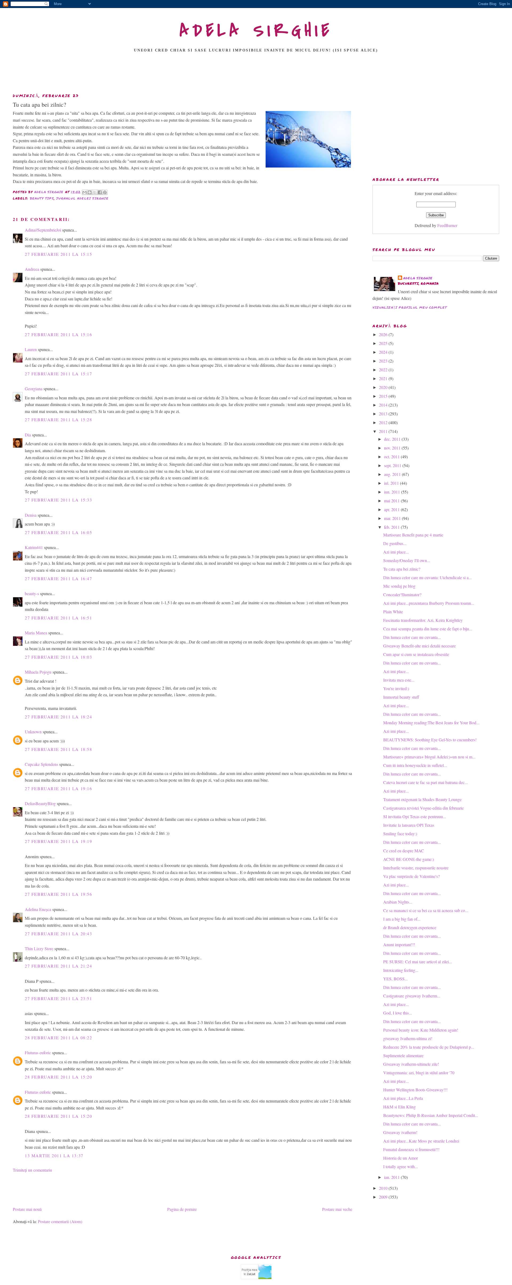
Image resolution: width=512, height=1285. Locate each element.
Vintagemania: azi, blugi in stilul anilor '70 (418, 1072)
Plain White (393, 611)
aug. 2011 (393, 474)
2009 (384, 1197)
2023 (384, 361)
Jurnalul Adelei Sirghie (82, 198)
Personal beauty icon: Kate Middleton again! (420, 1030)
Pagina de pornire (182, 1209)
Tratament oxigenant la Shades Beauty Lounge (422, 799)
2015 (384, 396)
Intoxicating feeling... (400, 970)
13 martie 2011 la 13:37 (54, 1155)
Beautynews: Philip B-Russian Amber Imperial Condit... (430, 1115)
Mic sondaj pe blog (399, 586)
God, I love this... (397, 1013)
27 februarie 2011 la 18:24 (58, 716)
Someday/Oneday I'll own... (406, 560)
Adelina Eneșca (38, 909)
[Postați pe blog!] (89, 192)
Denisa (31, 515)
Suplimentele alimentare (403, 1055)
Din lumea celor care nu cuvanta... (412, 637)
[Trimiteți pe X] (94, 192)
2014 (384, 405)
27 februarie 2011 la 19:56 (58, 894)
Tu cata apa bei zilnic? (401, 569)
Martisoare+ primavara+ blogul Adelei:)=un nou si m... (429, 756)
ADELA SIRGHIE (256, 30)
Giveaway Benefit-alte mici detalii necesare (419, 646)
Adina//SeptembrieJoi (43, 230)
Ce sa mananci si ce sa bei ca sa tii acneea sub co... (425, 910)
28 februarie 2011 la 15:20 (58, 1077)
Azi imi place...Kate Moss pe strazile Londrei (421, 1141)
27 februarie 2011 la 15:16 (58, 334)
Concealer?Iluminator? (402, 594)
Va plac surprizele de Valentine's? (411, 876)
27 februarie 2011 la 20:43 (58, 933)
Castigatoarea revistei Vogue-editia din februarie (423, 808)
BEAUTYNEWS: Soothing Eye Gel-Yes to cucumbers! (430, 739)
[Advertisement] (256, 74)
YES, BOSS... (395, 978)
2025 (384, 343)
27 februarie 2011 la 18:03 (58, 657)
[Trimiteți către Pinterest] (104, 192)
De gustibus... (394, 543)
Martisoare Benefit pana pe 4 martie (413, 535)
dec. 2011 (393, 439)
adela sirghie (418, 278)
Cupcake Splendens (41, 764)
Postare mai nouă (27, 1209)
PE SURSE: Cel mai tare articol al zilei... (417, 961)
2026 (384, 334)
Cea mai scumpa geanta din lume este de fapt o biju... (427, 628)
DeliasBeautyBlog (40, 803)
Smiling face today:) (400, 833)
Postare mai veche (337, 1209)
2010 (384, 1188)
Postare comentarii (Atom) (60, 1221)
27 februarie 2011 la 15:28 (58, 419)
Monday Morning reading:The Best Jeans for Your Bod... (431, 722)
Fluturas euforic (38, 1052)
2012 (384, 422)
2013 (384, 413)
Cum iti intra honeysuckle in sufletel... (415, 765)
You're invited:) (396, 688)
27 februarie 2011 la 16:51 (58, 617)
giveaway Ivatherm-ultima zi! (407, 1038)
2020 (384, 387)
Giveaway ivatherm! (400, 1132)
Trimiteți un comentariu (32, 1170)
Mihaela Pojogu (38, 672)
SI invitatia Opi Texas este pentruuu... (414, 816)
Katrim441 (34, 547)
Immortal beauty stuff (401, 697)
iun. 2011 (392, 492)
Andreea (32, 269)
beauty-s (32, 593)
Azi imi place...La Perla (403, 1098)
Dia (28, 434)
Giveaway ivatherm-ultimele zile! (411, 1064)
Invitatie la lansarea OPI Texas (408, 825)
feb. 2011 (392, 527)
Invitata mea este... (398, 680)
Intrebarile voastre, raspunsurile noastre (416, 867)
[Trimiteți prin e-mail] (84, 192)
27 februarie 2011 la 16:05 (58, 532)
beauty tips (42, 198)
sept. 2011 (393, 465)
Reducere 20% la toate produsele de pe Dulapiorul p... (428, 1047)
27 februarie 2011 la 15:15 (58, 254)
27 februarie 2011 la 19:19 (58, 841)
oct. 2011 (392, 456)
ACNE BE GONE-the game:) (408, 859)
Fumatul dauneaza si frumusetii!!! (411, 1149)
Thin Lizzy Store (39, 948)
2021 (384, 378)
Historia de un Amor (400, 1158)
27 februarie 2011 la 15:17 (58, 373)
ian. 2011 (392, 1177)
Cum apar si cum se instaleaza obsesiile (416, 654)
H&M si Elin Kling (399, 1106)
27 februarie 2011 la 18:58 (58, 749)
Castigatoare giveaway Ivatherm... (411, 995)
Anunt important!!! (399, 944)
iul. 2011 (392, 483)
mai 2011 (392, 500)
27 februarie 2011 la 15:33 (58, 500)
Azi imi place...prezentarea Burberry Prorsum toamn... (428, 603)
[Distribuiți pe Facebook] (99, 192)
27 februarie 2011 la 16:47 (58, 578)
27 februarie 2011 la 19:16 (58, 788)
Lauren (31, 349)
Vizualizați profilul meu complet (410, 307)
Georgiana (33, 388)
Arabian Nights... (397, 902)
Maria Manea (36, 632)
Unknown (33, 731)
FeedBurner (447, 225)
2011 (384, 431)
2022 (384, 369)
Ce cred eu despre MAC (403, 850)
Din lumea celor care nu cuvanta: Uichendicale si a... (427, 577)
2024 (384, 352)
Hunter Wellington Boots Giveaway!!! (415, 1089)
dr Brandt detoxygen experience (409, 927)
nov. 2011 (393, 448)
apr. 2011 (392, 509)
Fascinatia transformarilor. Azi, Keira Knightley (423, 620)
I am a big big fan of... (402, 919)
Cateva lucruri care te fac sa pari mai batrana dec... (425, 782)
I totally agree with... (400, 1166)
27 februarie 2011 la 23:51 (58, 998)
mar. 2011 (393, 518)
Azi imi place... (396, 552)
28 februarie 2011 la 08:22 (58, 1037)
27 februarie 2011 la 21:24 (58, 966)
